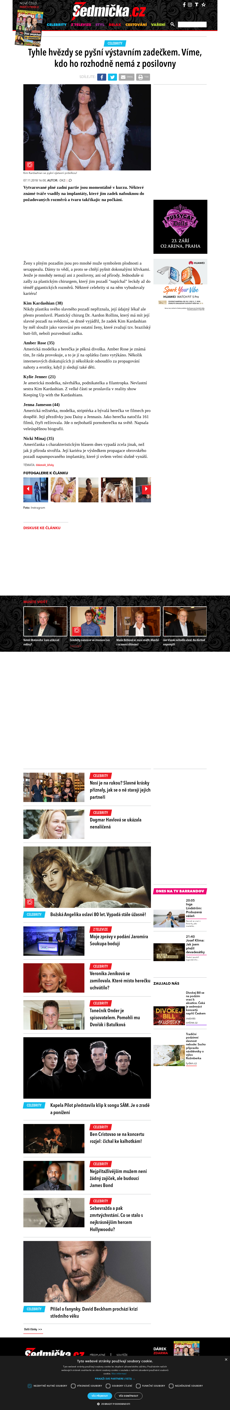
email (129, 77)
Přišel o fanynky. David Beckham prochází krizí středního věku (94, 1313)
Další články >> (33, 1329)
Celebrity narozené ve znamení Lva (90, 640)
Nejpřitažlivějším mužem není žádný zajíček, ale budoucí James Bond (118, 1178)
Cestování (136, 25)
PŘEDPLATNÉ (97, 1355)
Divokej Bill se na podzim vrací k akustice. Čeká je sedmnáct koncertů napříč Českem (196, 1003)
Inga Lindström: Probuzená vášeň (194, 908)
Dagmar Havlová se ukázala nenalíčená (115, 824)
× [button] (226, 1359)
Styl (99, 25)
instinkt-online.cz (191, 1020)
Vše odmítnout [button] (128, 1395)
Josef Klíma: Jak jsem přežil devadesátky (195, 944)
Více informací (119, 1373)
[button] (115, 1378)
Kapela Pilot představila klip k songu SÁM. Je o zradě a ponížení (100, 1109)
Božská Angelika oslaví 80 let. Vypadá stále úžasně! (98, 914)
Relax (115, 25)
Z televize (81, 25)
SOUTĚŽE (122, 1355)
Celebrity (57, 25)
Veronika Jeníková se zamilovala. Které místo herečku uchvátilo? (120, 980)
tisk (146, 77)
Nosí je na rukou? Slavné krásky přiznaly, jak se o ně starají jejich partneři (120, 790)
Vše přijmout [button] (100, 1395)
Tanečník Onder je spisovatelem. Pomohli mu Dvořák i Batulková (115, 1018)
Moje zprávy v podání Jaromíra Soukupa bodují (119, 940)
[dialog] (115, 1383)
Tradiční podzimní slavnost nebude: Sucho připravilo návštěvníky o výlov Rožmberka (196, 1046)
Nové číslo (29, 5)
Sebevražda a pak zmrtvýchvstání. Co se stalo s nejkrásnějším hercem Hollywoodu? (116, 1219)
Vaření (158, 25)
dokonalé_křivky (45, 465)
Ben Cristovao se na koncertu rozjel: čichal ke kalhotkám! (117, 1138)
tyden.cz (191, 1063)
